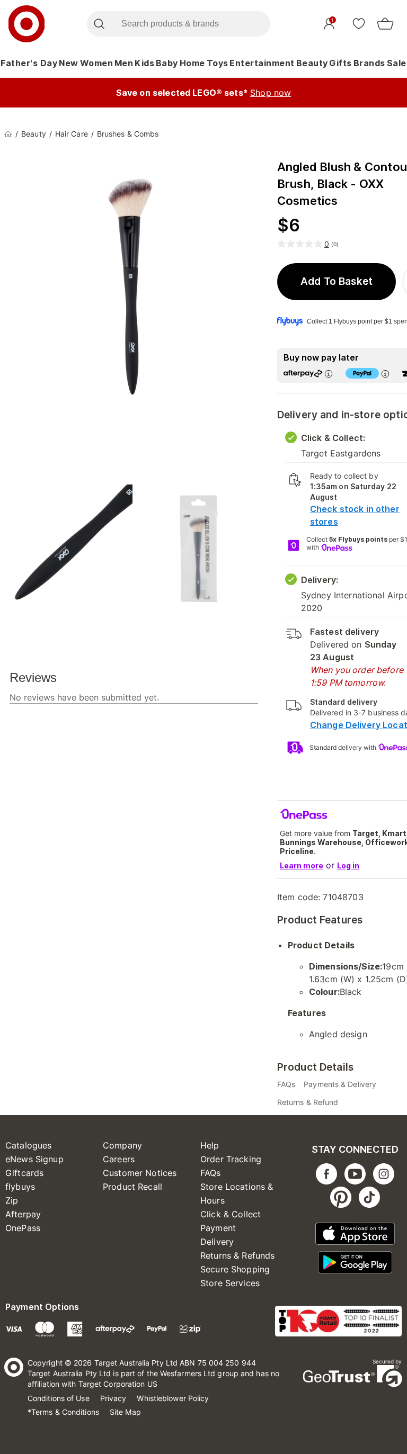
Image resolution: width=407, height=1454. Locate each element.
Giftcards (24, 1173)
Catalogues (28, 1145)
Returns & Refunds (237, 1255)
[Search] (99, 24)
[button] (336, 281)
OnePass (22, 1228)
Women (96, 63)
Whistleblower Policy (173, 1398)
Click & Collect (230, 1214)
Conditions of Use (59, 1398)
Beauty (312, 63)
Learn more (301, 865)
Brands (369, 63)
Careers (119, 1159)
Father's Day (29, 63)
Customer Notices (139, 1173)
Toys (217, 63)
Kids (144, 63)
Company (122, 1145)
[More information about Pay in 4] (385, 374)
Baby (167, 63)
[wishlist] (359, 23)
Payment (218, 1228)
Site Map (125, 1411)
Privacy (113, 1398)
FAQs (210, 1173)
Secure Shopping (235, 1269)
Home (192, 63)
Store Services (230, 1283)
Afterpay (23, 1214)
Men (124, 63)
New (68, 63)
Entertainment (262, 63)
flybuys (20, 1186)
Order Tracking (230, 1159)
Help (209, 1145)
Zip (11, 1200)
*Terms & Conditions (63, 1411)
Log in (348, 865)
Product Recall (132, 1186)
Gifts (340, 63)
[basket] (385, 24)
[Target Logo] (26, 23)
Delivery (217, 1241)
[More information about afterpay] (328, 374)
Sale (396, 63)
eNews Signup (34, 1159)
